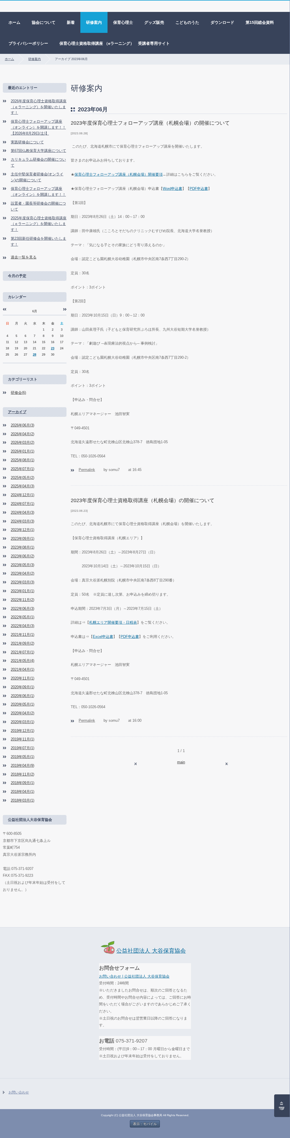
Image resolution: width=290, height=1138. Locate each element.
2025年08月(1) (22, 460)
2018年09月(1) (22, 783)
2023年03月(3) (22, 582)
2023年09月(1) (22, 538)
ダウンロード (222, 22)
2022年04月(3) (22, 626)
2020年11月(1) (22, 678)
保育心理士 (123, 22)
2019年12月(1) (22, 731)
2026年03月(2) (22, 442)
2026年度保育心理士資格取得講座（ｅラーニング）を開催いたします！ (38, 107)
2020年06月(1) (22, 696)
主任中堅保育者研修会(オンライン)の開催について (37, 177)
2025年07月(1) (22, 469)
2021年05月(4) (22, 661)
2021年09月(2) (22, 643)
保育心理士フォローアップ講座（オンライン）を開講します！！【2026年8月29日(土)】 (38, 127)
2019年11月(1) (22, 739)
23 (52, 348)
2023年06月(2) (22, 556)
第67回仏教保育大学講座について (38, 150)
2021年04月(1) (22, 669)
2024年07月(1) (22, 504)
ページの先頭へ (282, 1105)
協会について (43, 22)
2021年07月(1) (22, 652)
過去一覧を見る (23, 257)
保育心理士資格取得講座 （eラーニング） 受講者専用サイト (114, 43)
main (181, 762)
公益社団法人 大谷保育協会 (151, 951)
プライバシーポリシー (28, 43)
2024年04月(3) (22, 512)
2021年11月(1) (22, 634)
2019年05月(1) (22, 757)
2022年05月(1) (22, 617)
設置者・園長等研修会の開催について (38, 206)
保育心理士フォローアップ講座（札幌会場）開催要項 (118, 174)
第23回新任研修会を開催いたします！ (38, 241)
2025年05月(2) (22, 477)
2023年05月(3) (22, 565)
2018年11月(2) (22, 774)
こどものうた (187, 22)
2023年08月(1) (22, 547)
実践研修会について (27, 142)
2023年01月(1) (22, 591)
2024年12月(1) (22, 495)
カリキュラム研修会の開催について (38, 162)
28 (34, 354)
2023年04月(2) (22, 573)
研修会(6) (18, 392)
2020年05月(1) (22, 704)
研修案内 (94, 22)
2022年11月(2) (22, 600)
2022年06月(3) (22, 608)
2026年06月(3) (22, 425)
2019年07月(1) (22, 748)
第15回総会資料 (260, 22)
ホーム (14, 22)
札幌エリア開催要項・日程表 (113, 622)
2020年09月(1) (22, 687)
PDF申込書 (199, 188)
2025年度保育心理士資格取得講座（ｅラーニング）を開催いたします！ (38, 224)
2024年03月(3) (22, 521)
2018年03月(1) (22, 800)
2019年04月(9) (22, 765)
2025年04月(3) (22, 486)
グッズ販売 (154, 22)
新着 (71, 22)
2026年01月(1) (22, 451)
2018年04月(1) (22, 791)
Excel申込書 (103, 636)
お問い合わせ (18, 1092)
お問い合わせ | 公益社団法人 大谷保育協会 (134, 976)
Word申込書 (172, 188)
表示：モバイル (145, 1124)
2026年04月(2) (22, 434)
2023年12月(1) (22, 530)
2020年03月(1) (22, 722)
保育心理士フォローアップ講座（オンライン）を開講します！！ (38, 191)
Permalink (87, 470)
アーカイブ (17, 412)
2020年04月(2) (22, 713)
